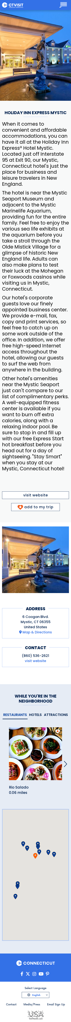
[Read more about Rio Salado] (35, 755)
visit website (35, 495)
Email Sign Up (56, 1004)
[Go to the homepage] (12, 5)
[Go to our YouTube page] (41, 974)
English (36, 995)
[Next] (65, 764)
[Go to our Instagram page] (34, 974)
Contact (11, 1004)
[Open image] (35, 559)
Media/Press (31, 1004)
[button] (38, 847)
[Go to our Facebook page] (22, 974)
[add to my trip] (57, 731)
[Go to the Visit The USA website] (35, 1015)
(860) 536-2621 (35, 655)
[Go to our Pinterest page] (47, 974)
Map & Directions (37, 632)
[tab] (15, 715)
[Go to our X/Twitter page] (28, 974)
